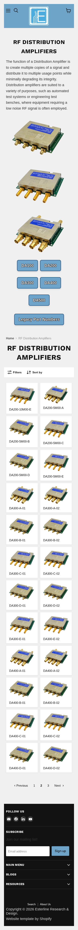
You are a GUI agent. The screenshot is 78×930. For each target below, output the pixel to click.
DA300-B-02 (51, 540)
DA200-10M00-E (20, 409)
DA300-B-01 (17, 540)
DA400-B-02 (51, 702)
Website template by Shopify (29, 919)
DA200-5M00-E (53, 476)
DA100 (27, 265)
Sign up (60, 851)
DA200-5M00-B (19, 441)
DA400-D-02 (51, 768)
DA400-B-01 (17, 702)
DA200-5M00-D (19, 475)
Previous (22, 785)
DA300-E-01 (17, 639)
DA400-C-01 (17, 736)
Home (10, 338)
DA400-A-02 (51, 670)
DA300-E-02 (51, 639)
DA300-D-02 (51, 605)
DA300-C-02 (51, 573)
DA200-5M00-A (53, 408)
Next (57, 785)
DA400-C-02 (51, 736)
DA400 (50, 283)
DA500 (39, 300)
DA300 (27, 283)
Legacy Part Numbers (39, 319)
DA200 (50, 265)
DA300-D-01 (17, 605)
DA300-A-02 (51, 508)
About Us (45, 904)
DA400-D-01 (17, 768)
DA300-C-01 (17, 573)
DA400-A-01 (17, 670)
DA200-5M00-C (53, 443)
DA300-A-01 (17, 508)
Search (31, 904)
